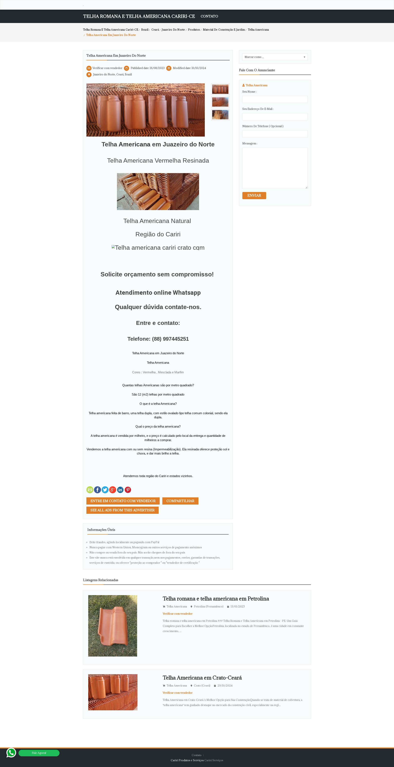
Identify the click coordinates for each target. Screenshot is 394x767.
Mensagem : (249, 143)
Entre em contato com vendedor (123, 501)
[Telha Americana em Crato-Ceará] (112, 691)
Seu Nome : (249, 91)
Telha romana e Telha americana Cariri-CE (139, 16)
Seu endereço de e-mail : (258, 108)
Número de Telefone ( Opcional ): (263, 126)
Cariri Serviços (213, 760)
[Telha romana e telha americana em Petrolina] (112, 625)
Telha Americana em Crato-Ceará (202, 677)
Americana (134, 144)
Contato (209, 16)
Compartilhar (180, 501)
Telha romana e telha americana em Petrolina (216, 598)
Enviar (254, 195)
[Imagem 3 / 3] (220, 115)
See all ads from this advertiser (122, 510)
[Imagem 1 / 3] (145, 109)
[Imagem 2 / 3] (220, 102)
